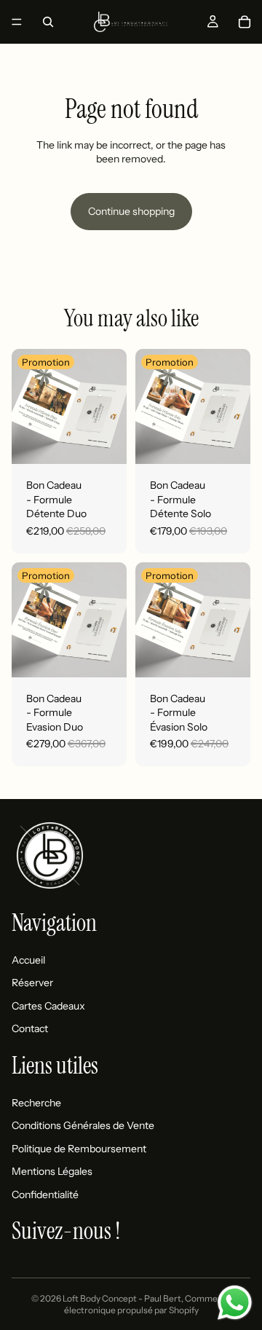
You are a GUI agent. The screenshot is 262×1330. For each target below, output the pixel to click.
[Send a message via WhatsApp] (235, 1303)
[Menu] (16, 22)
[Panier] (245, 22)
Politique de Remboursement (79, 1148)
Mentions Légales (52, 1171)
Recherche (36, 1102)
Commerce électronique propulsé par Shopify (147, 1304)
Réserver (32, 982)
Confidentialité (45, 1194)
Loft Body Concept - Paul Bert (122, 1298)
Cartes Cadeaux (48, 1005)
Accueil (28, 959)
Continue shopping (131, 211)
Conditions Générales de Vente (83, 1125)
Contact (30, 1028)
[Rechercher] (48, 22)
